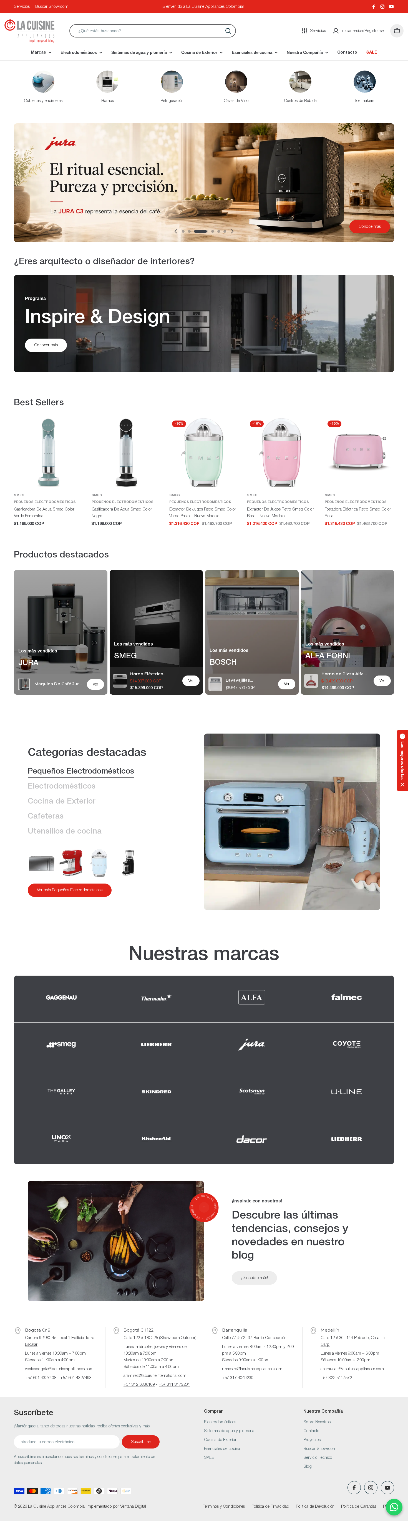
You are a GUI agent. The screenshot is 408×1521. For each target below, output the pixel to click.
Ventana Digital (133, 1507)
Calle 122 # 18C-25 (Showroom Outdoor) (160, 1338)
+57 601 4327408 (40, 1378)
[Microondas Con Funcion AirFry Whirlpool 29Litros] (42, 863)
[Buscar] (228, 30)
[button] (183, 231)
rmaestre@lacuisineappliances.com (252, 1369)
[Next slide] (232, 231)
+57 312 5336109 (139, 1385)
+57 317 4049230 (237, 1378)
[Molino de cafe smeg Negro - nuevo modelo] (128, 863)
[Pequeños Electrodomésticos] (292, 822)
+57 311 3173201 (174, 1385)
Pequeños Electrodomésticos (45, 502)
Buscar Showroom (51, 7)
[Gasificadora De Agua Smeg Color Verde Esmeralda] (48, 452)
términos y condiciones (98, 1457)
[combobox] (152, 30)
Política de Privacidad (270, 1507)
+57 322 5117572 (336, 1378)
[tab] (81, 771)
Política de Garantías (358, 1507)
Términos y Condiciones (224, 1507)
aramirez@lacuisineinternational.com (155, 1376)
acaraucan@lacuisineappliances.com (352, 1369)
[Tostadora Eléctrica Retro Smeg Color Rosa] (359, 452)
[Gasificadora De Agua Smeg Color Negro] (126, 452)
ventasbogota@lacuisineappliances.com (59, 1369)
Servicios (22, 7)
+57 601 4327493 (76, 1378)
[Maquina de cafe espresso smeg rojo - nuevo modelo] (70, 863)
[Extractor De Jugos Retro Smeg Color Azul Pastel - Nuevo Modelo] (99, 863)
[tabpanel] (102, 873)
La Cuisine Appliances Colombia (56, 1507)
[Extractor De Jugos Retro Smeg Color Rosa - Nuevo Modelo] (281, 452)
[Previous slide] (176, 231)
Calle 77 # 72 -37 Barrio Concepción (254, 1338)
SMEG (19, 495)
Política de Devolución (315, 1507)
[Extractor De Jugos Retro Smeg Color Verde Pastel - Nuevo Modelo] (204, 452)
